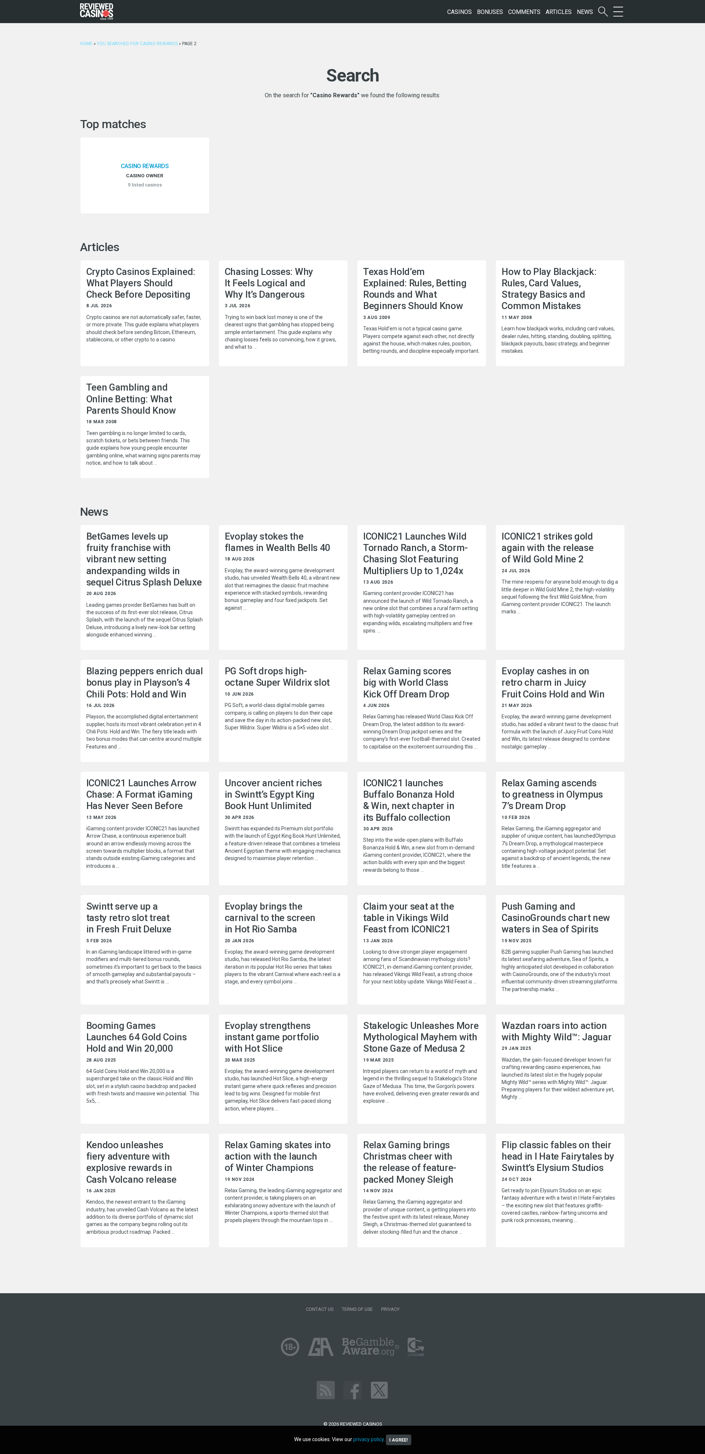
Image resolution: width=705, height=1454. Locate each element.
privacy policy (368, 1439)
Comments (524, 11)
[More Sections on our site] (618, 11)
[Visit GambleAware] (370, 1346)
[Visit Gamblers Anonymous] (321, 1346)
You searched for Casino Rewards (137, 43)
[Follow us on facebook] (352, 1389)
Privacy (390, 1309)
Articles (559, 11)
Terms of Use (357, 1309)
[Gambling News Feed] (326, 1389)
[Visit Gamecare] (416, 1346)
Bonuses (490, 11)
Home (86, 43)
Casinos (459, 11)
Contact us (319, 1309)
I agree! (398, 1440)
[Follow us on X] (379, 1389)
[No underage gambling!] (290, 1346)
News (585, 11)
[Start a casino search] (603, 11)
